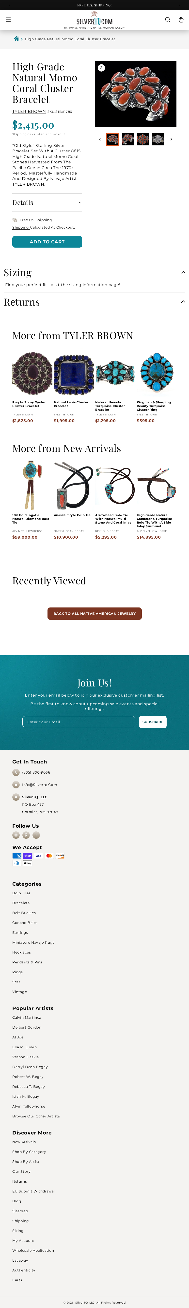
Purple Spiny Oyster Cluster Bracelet (29, 404)
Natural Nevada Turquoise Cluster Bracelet (110, 405)
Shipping (19, 134)
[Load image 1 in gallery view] (113, 139)
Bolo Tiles (21, 893)
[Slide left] (99, 139)
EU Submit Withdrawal (33, 1191)
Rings (17, 972)
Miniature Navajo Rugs (33, 942)
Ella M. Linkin (24, 1047)
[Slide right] (171, 139)
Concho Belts (24, 922)
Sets (16, 982)
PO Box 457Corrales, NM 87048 (40, 804)
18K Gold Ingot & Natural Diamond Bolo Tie (30, 518)
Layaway (20, 1260)
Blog (16, 1201)
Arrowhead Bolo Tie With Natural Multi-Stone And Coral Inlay (113, 518)
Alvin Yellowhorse (28, 1106)
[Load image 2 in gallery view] (128, 139)
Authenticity (23, 1270)
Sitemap (20, 1211)
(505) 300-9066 (36, 772)
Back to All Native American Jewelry (94, 613)
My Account (23, 1240)
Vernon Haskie (25, 1057)
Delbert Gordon (26, 1027)
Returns (19, 1181)
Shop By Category (29, 1152)
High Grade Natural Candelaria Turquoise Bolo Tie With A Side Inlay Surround (154, 520)
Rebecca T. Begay (28, 1086)
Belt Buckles (24, 913)
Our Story (21, 1171)
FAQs (17, 1280)
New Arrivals (24, 1142)
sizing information (88, 284)
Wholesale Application (33, 1250)
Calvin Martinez (26, 1017)
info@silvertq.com (39, 784)
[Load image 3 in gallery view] (143, 139)
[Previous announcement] (9, 5)
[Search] (167, 19)
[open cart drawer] (181, 19)
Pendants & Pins (27, 962)
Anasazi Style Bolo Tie (72, 515)
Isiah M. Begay (25, 1096)
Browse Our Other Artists (36, 1116)
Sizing (18, 1231)
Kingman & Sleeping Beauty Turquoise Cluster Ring (154, 405)
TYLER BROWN (29, 111)
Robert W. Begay (28, 1076)
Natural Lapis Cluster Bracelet (71, 404)
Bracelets (21, 903)
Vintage (19, 992)
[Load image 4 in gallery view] (158, 139)
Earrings (20, 932)
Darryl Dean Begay (30, 1067)
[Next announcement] (179, 5)
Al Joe (18, 1037)
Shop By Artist (25, 1161)
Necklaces (21, 952)
